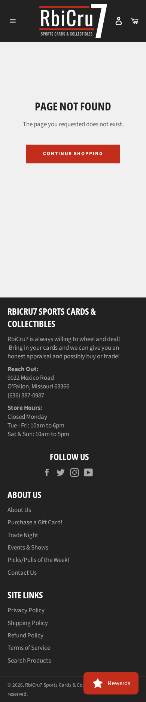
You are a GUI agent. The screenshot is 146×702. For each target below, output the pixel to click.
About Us (19, 510)
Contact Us (22, 572)
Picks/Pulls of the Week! (38, 560)
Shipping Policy (27, 623)
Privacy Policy (26, 610)
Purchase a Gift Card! (35, 522)
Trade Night (22, 535)
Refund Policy (25, 635)
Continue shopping (73, 153)
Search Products (29, 660)
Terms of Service (28, 647)
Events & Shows (27, 547)
